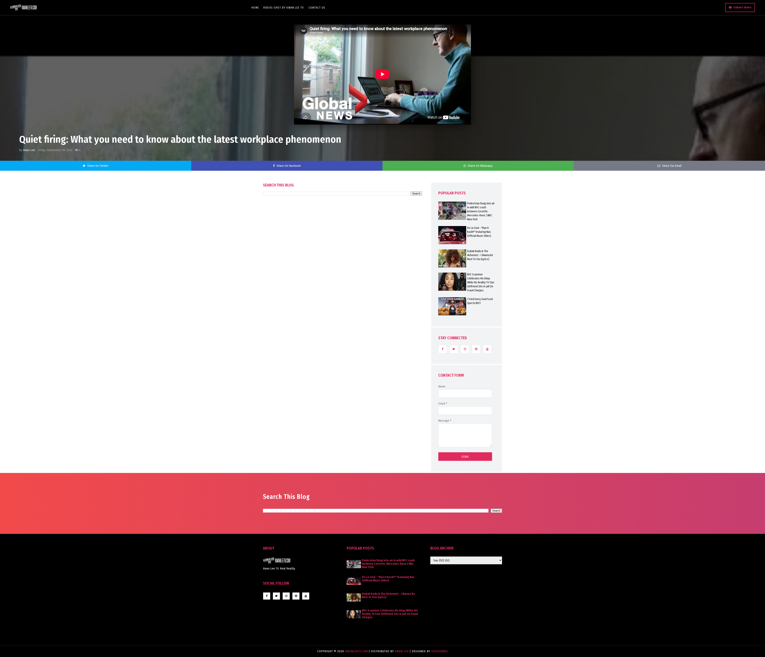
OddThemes (439, 651)
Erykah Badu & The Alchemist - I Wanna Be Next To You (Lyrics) (480, 255)
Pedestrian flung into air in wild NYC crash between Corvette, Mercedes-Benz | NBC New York (481, 211)
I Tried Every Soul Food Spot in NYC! (480, 301)
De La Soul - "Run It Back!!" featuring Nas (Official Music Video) (479, 232)
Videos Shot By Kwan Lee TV (283, 7)
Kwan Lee (29, 150)
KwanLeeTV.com (357, 651)
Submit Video (742, 7)
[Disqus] (342, 309)
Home (255, 7)
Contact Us (317, 7)
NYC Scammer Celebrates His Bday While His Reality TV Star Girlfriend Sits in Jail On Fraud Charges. (480, 282)
